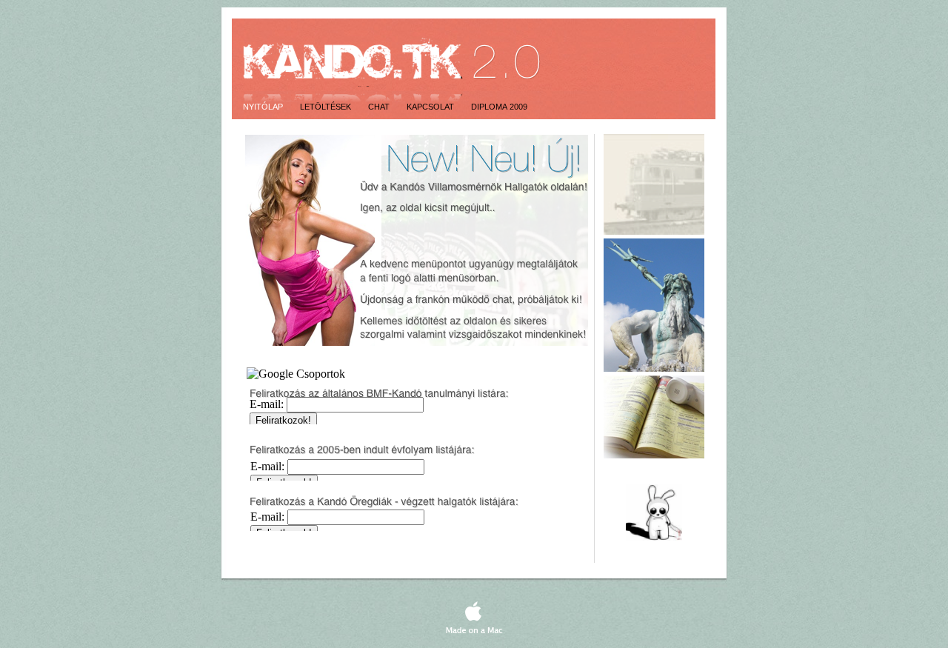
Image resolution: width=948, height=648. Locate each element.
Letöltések (326, 106)
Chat (380, 106)
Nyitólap (264, 106)
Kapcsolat (431, 106)
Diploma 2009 (499, 106)
